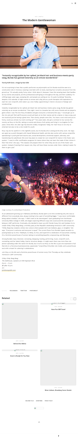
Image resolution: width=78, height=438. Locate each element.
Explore (60, 306)
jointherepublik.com (9, 270)
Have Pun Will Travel (58, 309)
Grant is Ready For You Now (19, 356)
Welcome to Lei (29, 400)
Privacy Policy (49, 400)
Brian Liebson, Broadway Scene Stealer (58, 390)
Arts (36, 16)
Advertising (39, 400)
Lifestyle (40, 16)
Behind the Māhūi (20, 343)
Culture (21, 340)
